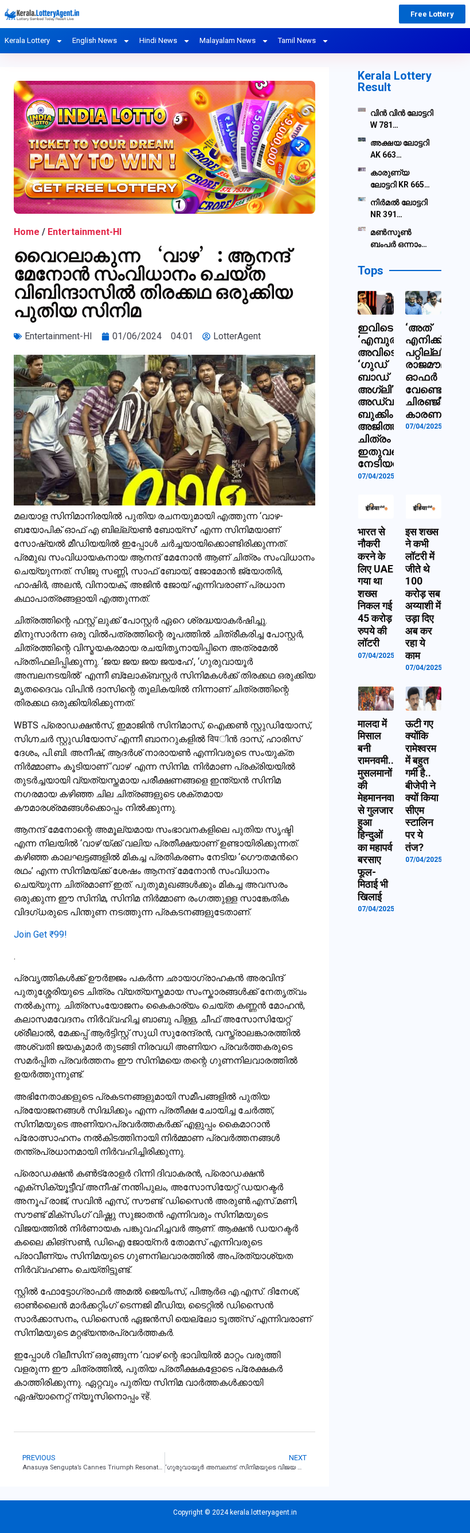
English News (94, 40)
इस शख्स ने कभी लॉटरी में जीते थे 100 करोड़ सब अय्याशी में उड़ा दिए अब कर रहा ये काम (423, 593)
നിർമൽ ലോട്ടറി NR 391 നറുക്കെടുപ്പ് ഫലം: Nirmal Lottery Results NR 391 (399, 209)
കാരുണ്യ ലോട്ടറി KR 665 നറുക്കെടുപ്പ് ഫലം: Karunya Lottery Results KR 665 (399, 179)
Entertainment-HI (85, 231)
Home (27, 231)
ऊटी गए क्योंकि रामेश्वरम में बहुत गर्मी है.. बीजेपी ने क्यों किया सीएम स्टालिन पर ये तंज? (421, 785)
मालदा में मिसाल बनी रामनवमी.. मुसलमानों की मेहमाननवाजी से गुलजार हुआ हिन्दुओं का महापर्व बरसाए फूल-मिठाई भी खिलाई (381, 810)
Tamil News (297, 40)
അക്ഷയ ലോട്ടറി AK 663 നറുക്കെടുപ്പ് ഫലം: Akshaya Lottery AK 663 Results (399, 149)
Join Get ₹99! (40, 934)
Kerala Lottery (27, 40)
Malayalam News (227, 40)
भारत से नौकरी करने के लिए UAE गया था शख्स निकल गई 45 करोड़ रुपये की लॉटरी (375, 587)
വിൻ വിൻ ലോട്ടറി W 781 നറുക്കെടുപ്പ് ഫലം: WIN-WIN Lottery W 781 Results (401, 119)
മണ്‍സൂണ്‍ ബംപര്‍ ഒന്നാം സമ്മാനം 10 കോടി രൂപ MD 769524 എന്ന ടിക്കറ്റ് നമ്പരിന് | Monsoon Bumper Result (399, 239)
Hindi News (158, 40)
